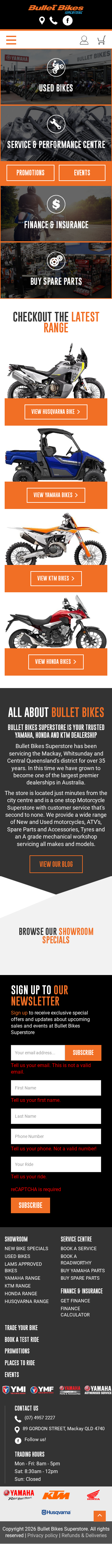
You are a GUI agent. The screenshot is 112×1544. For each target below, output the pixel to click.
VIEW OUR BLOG (56, 864)
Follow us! (35, 1439)
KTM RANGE (18, 1286)
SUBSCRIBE (83, 1052)
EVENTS (82, 172)
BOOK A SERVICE (79, 1248)
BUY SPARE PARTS (80, 1278)
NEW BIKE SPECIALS (26, 1248)
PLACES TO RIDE (20, 1363)
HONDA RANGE (21, 1294)
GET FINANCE (75, 1301)
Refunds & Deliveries (84, 1535)
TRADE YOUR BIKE (21, 1327)
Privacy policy (42, 1535)
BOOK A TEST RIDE (22, 1339)
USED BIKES (17, 1256)
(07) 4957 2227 (40, 1418)
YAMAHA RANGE (22, 1278)
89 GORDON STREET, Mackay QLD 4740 (64, 1428)
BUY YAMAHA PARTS (83, 1271)
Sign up (20, 1013)
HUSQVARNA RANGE (27, 1301)
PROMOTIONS (30, 172)
